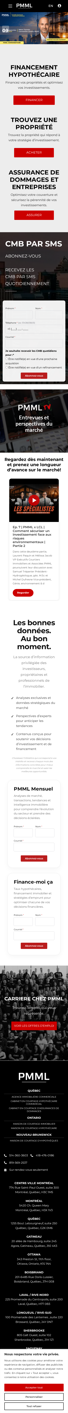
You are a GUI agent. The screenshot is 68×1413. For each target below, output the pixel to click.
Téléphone (20, 322)
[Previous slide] (5, 29)
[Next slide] (62, 29)
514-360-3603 (18, 1155)
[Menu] (10, 6)
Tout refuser (34, 1406)
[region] (34, 1381)
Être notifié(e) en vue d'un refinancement (35, 367)
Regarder (23, 593)
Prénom (10, 308)
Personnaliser (34, 1396)
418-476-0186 (45, 1155)
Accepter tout (34, 1387)
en (50, 6)
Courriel (10, 337)
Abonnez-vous (34, 375)
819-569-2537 (18, 1162)
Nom (38, 308)
